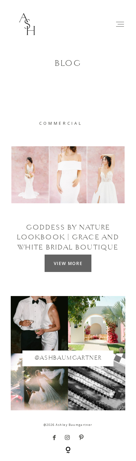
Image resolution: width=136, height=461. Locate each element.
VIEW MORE (68, 263)
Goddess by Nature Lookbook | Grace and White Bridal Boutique (68, 238)
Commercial (61, 123)
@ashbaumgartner (68, 358)
